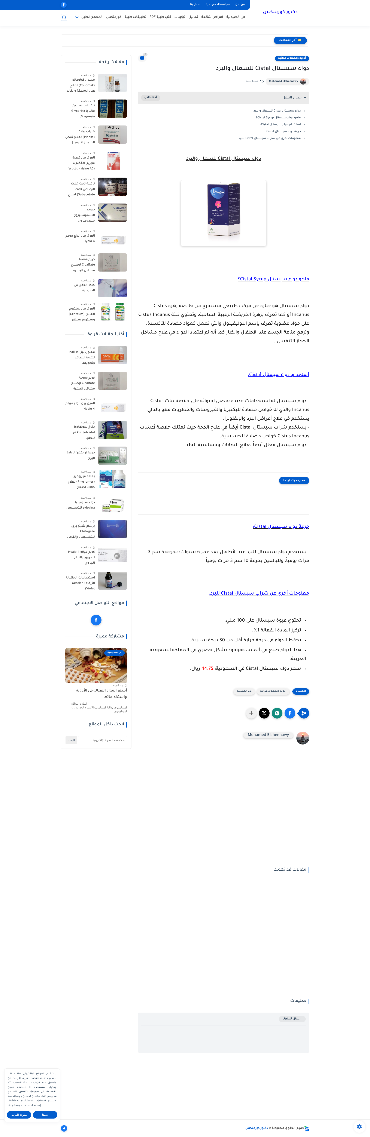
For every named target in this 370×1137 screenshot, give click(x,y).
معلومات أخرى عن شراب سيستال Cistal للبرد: (269, 138)
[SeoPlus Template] (306, 1128)
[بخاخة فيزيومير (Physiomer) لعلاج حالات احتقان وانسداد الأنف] (112, 479)
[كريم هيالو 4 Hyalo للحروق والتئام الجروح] (112, 555)
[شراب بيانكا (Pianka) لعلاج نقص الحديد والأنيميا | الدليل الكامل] (112, 134)
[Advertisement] (223, 812)
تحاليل (193, 17)
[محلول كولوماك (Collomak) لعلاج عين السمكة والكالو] (112, 83)
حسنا (45, 1114)
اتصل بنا (195, 4)
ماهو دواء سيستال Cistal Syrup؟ (278, 117)
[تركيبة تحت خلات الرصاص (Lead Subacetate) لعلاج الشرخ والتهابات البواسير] (112, 187)
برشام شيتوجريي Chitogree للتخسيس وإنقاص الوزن (81, 533)
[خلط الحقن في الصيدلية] (112, 288)
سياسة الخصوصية (218, 4)
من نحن (240, 4)
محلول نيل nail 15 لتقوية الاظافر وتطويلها (82, 358)
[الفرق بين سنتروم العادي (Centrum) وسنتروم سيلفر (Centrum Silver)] (112, 312)
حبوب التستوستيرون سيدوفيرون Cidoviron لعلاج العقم (83, 216)
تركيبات (179, 17)
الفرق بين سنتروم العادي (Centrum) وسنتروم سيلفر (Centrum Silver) (82, 315)
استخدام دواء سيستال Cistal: (280, 124)
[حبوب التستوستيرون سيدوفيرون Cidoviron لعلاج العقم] (112, 213)
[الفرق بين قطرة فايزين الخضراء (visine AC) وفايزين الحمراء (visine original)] (112, 161)
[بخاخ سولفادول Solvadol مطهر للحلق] (112, 430)
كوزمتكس (113, 17)
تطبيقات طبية (135, 17)
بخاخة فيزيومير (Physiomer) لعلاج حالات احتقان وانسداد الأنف (81, 483)
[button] (290, 713)
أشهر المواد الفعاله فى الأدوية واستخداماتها (101, 694)
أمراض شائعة (212, 17)
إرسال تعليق (292, 1019)
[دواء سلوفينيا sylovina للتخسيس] (112, 505)
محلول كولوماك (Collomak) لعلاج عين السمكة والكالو (81, 86)
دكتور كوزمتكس (280, 12)
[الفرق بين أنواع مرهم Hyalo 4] (112, 239)
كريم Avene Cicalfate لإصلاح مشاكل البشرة (83, 265)
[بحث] (64, 17)
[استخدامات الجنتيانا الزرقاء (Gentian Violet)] (112, 581)
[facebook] (64, 5)
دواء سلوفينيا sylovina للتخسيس (80, 505)
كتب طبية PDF (160, 17)
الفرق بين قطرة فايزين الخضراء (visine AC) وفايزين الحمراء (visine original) (81, 164)
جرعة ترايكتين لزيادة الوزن (81, 455)
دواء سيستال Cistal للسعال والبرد (277, 111)
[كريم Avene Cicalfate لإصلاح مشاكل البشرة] (112, 262)
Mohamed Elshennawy (283, 81)
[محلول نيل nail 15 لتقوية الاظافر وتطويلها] (112, 355)
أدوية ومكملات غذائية (292, 58)
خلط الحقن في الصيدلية (84, 288)
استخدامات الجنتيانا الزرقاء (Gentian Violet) (80, 583)
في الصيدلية (235, 17)
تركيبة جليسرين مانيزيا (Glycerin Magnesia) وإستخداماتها (83, 112)
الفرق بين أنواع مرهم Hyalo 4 (80, 238)
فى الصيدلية (244, 691)
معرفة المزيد (19, 1114)
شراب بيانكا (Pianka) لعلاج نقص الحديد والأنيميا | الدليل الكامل (80, 138)
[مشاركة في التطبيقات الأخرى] (251, 713)
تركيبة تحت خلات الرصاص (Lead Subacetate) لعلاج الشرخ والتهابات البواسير (81, 190)
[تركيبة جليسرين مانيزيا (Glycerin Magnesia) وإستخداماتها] (112, 109)
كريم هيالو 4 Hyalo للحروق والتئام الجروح (81, 558)
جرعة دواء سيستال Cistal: (283, 131)
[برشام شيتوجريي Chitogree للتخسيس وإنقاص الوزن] (112, 529)
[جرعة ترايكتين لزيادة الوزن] (112, 456)
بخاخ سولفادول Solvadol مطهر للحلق (84, 433)
